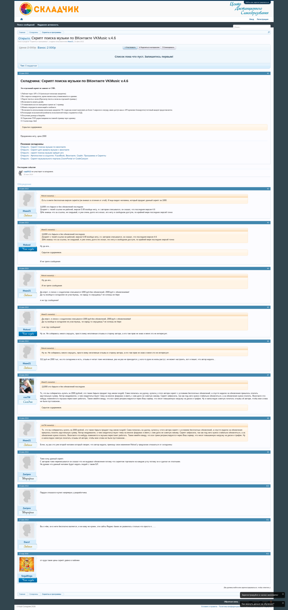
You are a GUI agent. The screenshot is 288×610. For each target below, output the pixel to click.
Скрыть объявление (283, 594)
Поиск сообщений (25, 25)
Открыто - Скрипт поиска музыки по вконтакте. (43, 147)
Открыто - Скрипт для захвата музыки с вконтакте (45, 150)
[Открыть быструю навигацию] (269, 32)
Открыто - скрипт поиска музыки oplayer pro (42, 153)
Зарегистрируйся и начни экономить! (260, 595)
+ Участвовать (130, 47)
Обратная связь (231, 602)
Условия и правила (209, 607)
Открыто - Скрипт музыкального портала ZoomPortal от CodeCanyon (54, 158)
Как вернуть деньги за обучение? (258, 604)
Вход (251, 19)
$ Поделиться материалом (149, 47)
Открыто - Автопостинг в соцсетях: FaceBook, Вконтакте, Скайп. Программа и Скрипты (63, 155)
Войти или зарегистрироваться (257, 2)
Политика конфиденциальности (232, 607)
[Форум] (21, 19)
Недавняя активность (48, 25)
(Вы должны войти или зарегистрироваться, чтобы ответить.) (247, 587)
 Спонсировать (168, 47)
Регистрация (262, 19)
